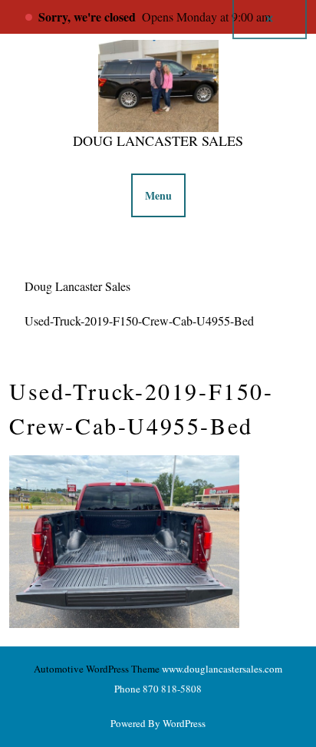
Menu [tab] (158, 195)
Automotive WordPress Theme (97, 669)
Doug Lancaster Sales (158, 140)
